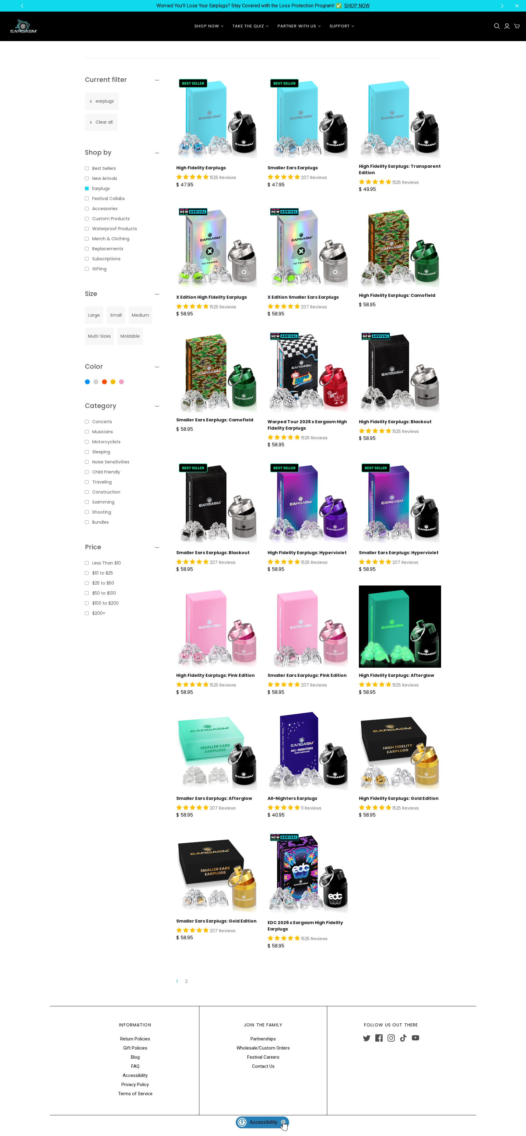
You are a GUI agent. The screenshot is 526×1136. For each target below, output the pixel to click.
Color (94, 366)
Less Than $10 (106, 563)
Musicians (102, 432)
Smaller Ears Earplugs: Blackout (213, 553)
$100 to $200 (105, 603)
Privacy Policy (135, 1084)
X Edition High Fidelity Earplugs (211, 297)
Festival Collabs (108, 198)
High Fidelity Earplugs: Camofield (397, 295)
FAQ (135, 1066)
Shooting (101, 512)
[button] (503, 6)
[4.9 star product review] (192, 177)
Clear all (104, 122)
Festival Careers (263, 1057)
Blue (87, 381)
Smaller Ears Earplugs (293, 168)
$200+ (98, 613)
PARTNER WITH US (297, 26)
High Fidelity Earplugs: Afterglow (396, 675)
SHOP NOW (357, 6)
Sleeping (101, 452)
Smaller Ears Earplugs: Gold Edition (216, 921)
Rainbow (104, 381)
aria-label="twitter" (366, 1038)
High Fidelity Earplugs (201, 168)
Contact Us (263, 1066)
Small (116, 315)
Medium (140, 315)
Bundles (100, 522)
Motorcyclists (106, 442)
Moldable (130, 336)
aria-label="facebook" (379, 1038)
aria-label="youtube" (415, 1038)
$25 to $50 (103, 583)
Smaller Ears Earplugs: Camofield (214, 420)
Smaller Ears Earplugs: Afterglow (214, 798)
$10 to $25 (102, 573)
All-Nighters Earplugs (292, 798)
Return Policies (135, 1039)
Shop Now (207, 26)
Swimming (103, 502)
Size (91, 293)
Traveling (102, 482)
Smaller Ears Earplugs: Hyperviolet (399, 553)
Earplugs (101, 188)
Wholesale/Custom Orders (263, 1048)
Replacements (107, 249)
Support (340, 26)
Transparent (95, 381)
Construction (106, 492)
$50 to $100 (104, 593)
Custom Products (111, 219)
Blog (135, 1057)
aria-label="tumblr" (403, 1038)
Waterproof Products (114, 229)
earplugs (105, 101)
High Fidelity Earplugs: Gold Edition (399, 798)
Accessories (104, 209)
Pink (121, 381)
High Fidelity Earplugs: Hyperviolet (307, 553)
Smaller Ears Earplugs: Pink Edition (307, 675)
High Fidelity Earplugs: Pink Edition (215, 675)
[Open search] (497, 26)
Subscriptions (106, 259)
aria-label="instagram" (391, 1038)
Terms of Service (135, 1093)
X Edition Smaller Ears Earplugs (303, 297)
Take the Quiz (249, 26)
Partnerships (263, 1039)
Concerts (102, 422)
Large (94, 315)
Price (93, 547)
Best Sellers (104, 168)
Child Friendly (106, 472)
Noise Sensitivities (110, 462)
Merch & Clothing (110, 239)
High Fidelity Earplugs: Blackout (395, 422)
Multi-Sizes (99, 336)
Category (100, 406)
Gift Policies (135, 1048)
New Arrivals (104, 178)
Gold (112, 381)
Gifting (99, 269)
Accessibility (135, 1075)
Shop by (98, 152)
